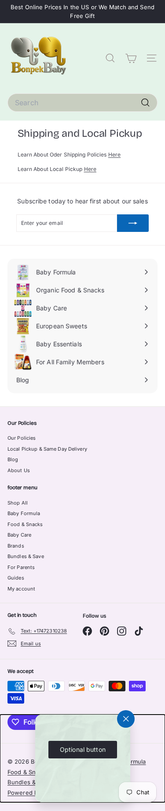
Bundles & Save (25, 556)
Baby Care (19, 535)
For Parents (21, 567)
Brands (15, 546)
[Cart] (131, 58)
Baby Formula (23, 513)
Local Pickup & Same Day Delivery (47, 449)
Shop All (17, 503)
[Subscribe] (133, 223)
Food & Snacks (25, 524)
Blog (12, 459)
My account (21, 589)
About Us (18, 470)
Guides (15, 578)
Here (114, 154)
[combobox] (82, 102)
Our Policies (21, 438)
